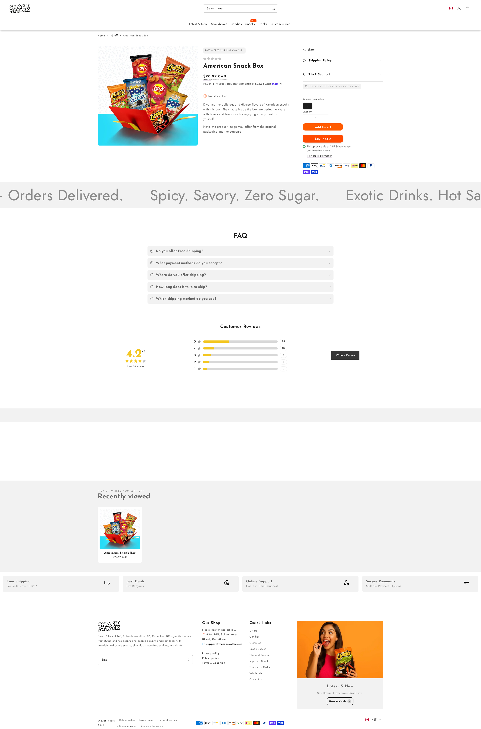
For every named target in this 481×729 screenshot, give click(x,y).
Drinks (253, 630)
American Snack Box (135, 35)
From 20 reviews (135, 366)
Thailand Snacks (259, 655)
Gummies (255, 643)
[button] (467, 8)
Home (101, 35)
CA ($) (373, 719)
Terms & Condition (213, 663)
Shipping (207, 79)
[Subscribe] (189, 660)
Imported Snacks (260, 661)
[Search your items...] (273, 8)
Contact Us (256, 679)
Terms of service (168, 720)
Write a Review (345, 355)
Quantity (307, 111)
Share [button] (311, 49)
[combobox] (240, 8)
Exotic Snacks (258, 649)
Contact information (152, 726)
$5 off (114, 35)
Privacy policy (210, 653)
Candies (254, 636)
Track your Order (260, 667)
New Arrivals (337, 701)
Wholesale (256, 673)
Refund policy (210, 658)
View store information (319, 156)
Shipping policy (128, 726)
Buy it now (323, 139)
